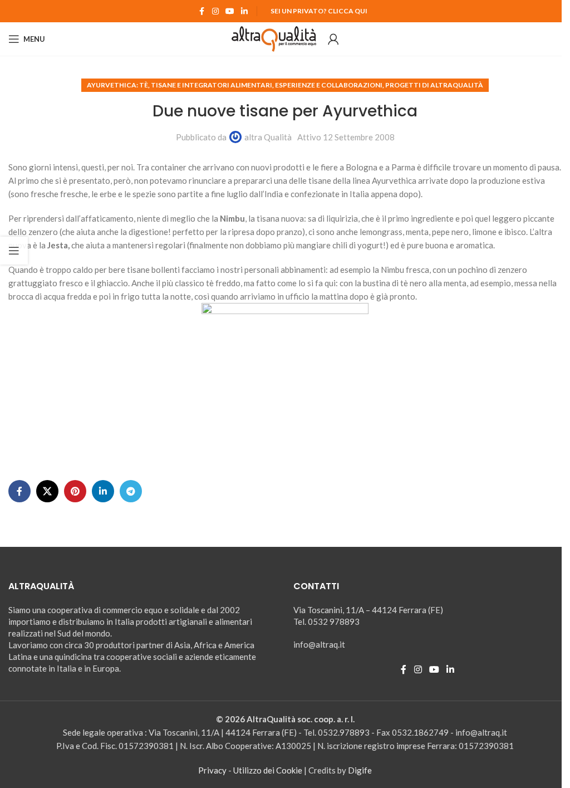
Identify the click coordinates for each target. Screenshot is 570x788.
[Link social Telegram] (131, 491)
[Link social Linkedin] (244, 11)
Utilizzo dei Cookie (267, 770)
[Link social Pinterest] (75, 491)
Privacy (212, 770)
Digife (360, 770)
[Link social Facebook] (202, 11)
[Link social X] (47, 491)
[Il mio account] (333, 39)
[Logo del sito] (274, 38)
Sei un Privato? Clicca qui (319, 11)
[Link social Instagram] (215, 11)
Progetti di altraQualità (434, 85)
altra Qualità (268, 137)
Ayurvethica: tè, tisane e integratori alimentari (179, 85)
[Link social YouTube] (230, 11)
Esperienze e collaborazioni (328, 85)
